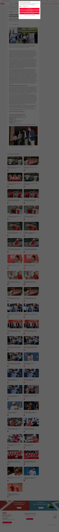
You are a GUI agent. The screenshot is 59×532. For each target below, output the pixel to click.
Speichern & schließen (29, 11)
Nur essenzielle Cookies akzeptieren (29, 13)
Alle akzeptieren (29, 8)
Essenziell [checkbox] (22, 6)
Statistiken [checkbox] (26, 6)
